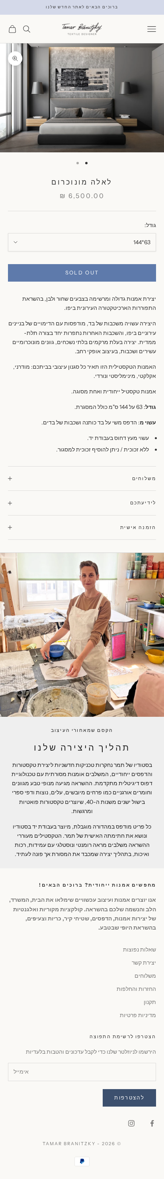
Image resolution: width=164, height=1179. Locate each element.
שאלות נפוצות (139, 949)
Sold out (82, 272)
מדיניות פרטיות (138, 1015)
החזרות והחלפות (136, 988)
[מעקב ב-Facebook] (152, 1123)
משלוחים (145, 975)
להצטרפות (129, 1097)
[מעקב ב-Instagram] (131, 1123)
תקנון (150, 1002)
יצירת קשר (144, 962)
